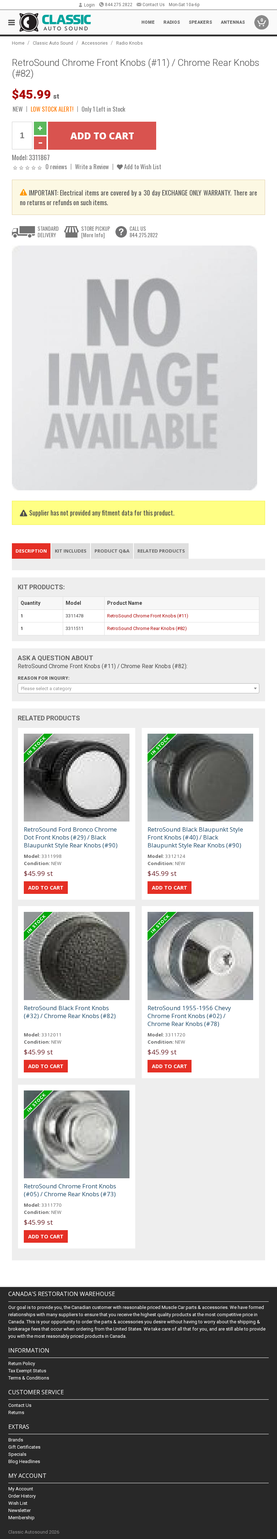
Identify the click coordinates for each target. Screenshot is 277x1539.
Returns (16, 1412)
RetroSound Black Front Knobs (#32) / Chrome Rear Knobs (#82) (70, 1012)
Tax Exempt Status (27, 1370)
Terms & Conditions (28, 1378)
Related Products (161, 551)
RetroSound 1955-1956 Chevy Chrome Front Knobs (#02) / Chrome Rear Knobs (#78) (189, 1016)
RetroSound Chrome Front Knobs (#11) (147, 615)
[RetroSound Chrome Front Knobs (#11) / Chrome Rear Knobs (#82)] (134, 367)
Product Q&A (111, 551)
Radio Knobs (129, 43)
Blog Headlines (24, 1461)
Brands (15, 1440)
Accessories (95, 43)
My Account (20, 1488)
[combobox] (138, 688)
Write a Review (92, 166)
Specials (17, 1454)
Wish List (17, 1503)
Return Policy (21, 1363)
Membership (21, 1517)
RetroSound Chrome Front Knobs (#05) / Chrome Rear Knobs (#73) (70, 1190)
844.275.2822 (118, 4)
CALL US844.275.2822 (143, 232)
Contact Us (153, 4)
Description (31, 551)
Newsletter (19, 1510)
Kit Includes (71, 551)
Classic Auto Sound (53, 43)
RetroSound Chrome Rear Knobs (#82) (147, 628)
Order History (22, 1496)
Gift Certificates (24, 1447)
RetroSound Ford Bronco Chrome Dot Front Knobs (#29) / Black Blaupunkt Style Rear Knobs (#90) (71, 837)
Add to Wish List (142, 166)
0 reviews (56, 166)
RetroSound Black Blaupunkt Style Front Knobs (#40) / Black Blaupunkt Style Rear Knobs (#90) (195, 837)
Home (148, 22)
